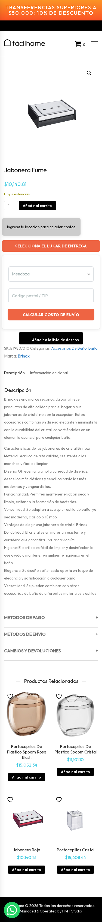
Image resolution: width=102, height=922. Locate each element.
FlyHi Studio (72, 911)
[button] (89, 73)
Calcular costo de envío (51, 314)
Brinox (24, 356)
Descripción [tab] (14, 372)
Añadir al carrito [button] (26, 777)
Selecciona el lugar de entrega (51, 246)
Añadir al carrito (37, 205)
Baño (93, 348)
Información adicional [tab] (49, 372)
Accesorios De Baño (69, 348)
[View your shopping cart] (79, 44)
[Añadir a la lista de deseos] (11, 696)
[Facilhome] (24, 42)
